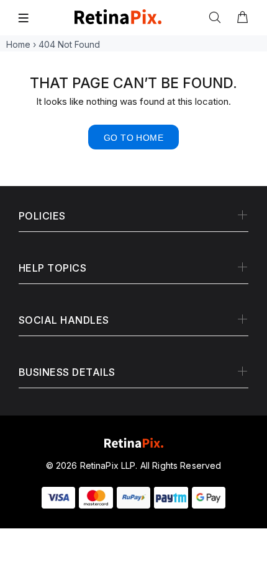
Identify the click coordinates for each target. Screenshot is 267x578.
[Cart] (242, 18)
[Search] (217, 18)
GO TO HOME (133, 138)
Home (18, 44)
